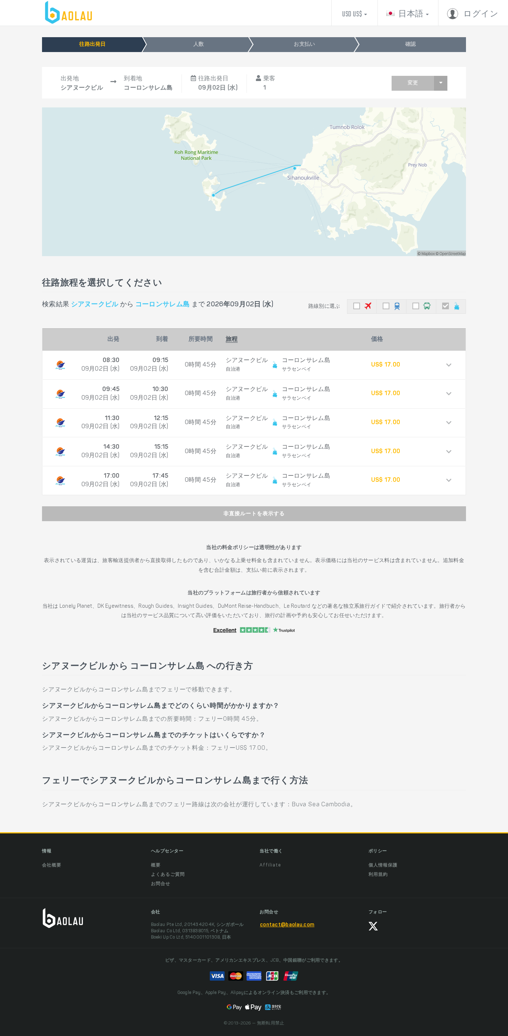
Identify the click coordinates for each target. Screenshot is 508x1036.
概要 (156, 865)
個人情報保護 (383, 865)
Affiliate (270, 865)
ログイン (480, 14)
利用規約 (378, 874)
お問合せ (160, 884)
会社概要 (51, 865)
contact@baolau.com (287, 925)
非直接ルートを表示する (254, 514)
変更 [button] (413, 83)
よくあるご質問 (168, 874)
